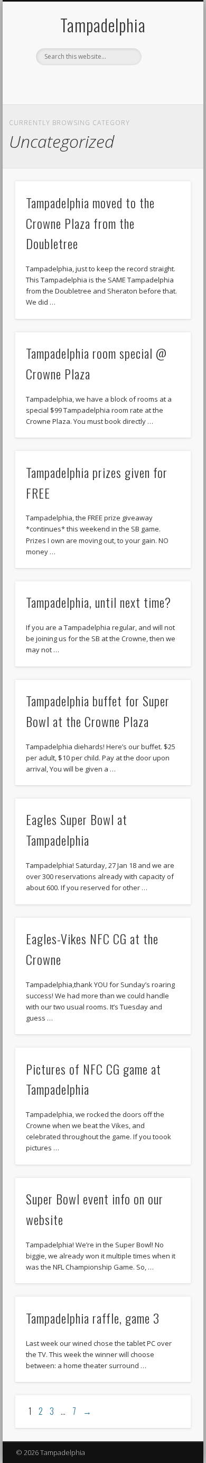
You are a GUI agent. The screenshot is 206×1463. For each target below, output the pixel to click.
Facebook (90, 83)
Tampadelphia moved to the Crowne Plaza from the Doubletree (90, 223)
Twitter (112, 83)
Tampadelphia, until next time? (98, 601)
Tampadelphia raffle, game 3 (93, 1317)
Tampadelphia (103, 24)
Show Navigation (164, 94)
